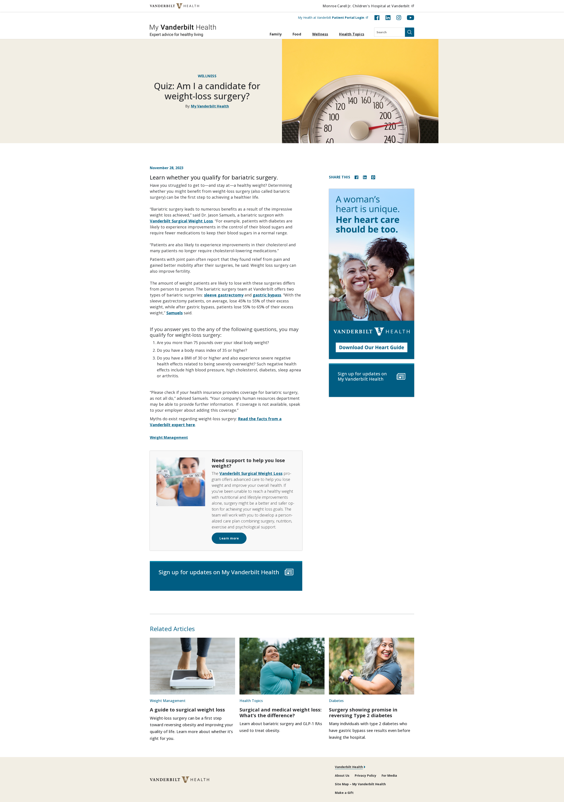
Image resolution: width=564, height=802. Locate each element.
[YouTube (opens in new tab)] (410, 17)
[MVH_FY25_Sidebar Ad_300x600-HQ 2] (371, 274)
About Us (342, 775)
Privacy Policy (365, 775)
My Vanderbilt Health (210, 106)
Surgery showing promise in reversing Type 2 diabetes (363, 712)
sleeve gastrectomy (223, 295)
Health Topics (351, 34)
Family (276, 34)
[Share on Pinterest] (373, 177)
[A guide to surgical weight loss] (192, 666)
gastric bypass (267, 295)
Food (297, 34)
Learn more (229, 538)
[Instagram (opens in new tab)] (398, 17)
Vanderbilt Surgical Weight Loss (181, 221)
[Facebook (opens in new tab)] (377, 17)
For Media (389, 775)
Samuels (174, 312)
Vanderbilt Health (349, 767)
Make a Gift (344, 793)
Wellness (320, 34)
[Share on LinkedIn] (365, 177)
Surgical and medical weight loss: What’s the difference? (280, 712)
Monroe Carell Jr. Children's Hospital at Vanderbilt (368, 5)
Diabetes (336, 700)
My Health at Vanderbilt (333, 17)
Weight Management (169, 437)
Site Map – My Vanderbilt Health (360, 784)
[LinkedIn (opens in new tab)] (388, 17)
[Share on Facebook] (356, 177)
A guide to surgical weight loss (187, 709)
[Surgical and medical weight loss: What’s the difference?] (282, 666)
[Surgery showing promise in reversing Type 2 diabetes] (371, 666)
